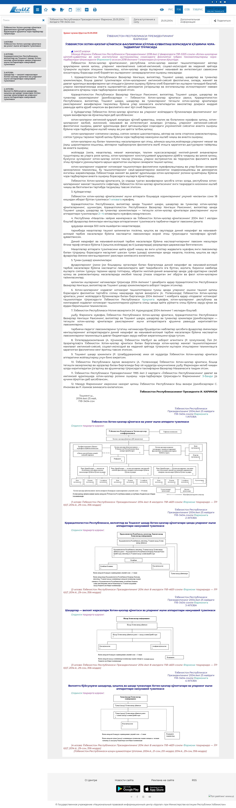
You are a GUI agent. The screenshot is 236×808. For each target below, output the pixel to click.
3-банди (208, 376)
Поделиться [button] (224, 20)
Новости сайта (124, 780)
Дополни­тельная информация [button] (190, 20)
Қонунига (148, 299)
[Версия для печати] (95, 9)
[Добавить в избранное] (46, 9)
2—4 (101, 213)
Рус (170, 9)
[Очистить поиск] (43, 20)
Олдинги (76, 425)
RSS (194, 780)
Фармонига (104, 59)
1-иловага (115, 199)
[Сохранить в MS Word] (87, 9)
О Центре (91, 780)
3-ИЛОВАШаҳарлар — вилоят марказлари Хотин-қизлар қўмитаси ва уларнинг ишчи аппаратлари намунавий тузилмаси (23, 76)
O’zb (187, 9)
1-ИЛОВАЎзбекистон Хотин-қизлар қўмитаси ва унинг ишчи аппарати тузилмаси (22, 44)
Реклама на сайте (162, 780)
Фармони (189, 502)
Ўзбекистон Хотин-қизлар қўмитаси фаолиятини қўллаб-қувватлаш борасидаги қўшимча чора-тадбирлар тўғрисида (23, 30)
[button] (23, 30)
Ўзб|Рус (198, 9)
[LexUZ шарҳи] (62, 9)
